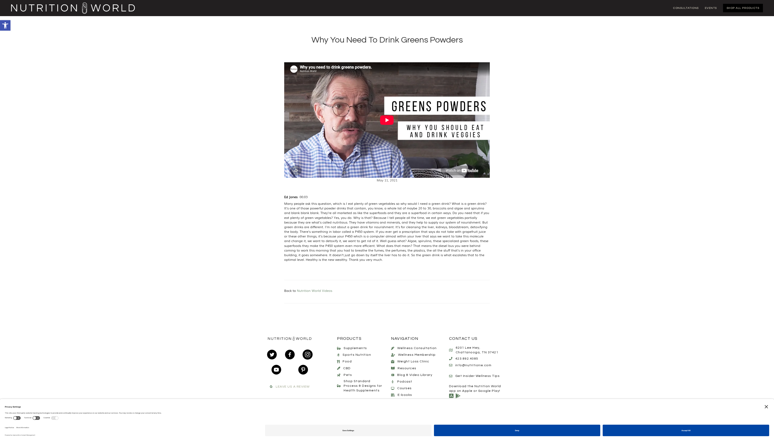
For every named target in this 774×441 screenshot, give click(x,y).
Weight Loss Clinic (413, 361)
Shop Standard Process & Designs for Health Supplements (363, 386)
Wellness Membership (417, 354)
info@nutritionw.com (473, 365)
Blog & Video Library (414, 375)
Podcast (404, 381)
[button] (5, 25)
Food (347, 361)
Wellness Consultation (417, 348)
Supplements (355, 348)
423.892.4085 (466, 358)
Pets (348, 375)
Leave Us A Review (293, 386)
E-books (405, 394)
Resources (407, 368)
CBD (347, 368)
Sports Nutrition (357, 354)
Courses (404, 388)
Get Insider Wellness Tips (477, 376)
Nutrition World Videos (314, 290)
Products (349, 339)
